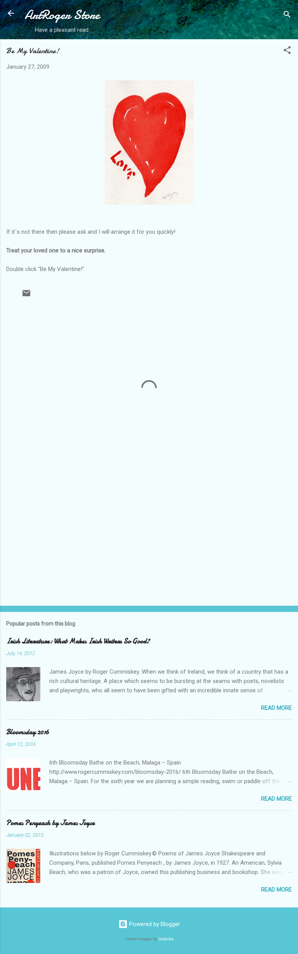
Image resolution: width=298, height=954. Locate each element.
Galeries (166, 939)
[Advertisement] (149, 539)
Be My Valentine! (32, 50)
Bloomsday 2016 (27, 732)
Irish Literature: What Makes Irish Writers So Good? (78, 641)
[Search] (287, 16)
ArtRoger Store (62, 15)
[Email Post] (26, 295)
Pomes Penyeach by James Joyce (50, 823)
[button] (287, 51)
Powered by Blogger (154, 924)
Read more (276, 707)
